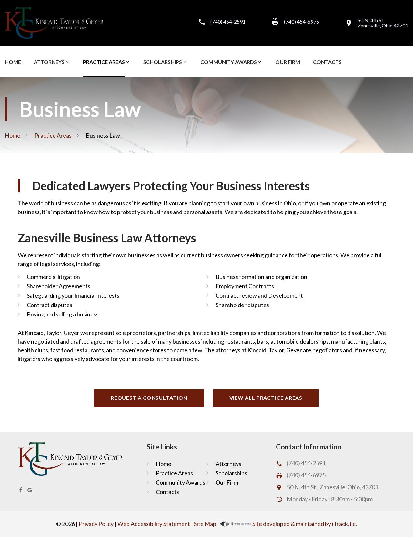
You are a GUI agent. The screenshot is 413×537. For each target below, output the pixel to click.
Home (13, 62)
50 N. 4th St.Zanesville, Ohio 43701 (383, 23)
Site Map (205, 523)
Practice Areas (104, 62)
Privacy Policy (96, 523)
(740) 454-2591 (228, 21)
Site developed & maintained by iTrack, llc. (304, 523)
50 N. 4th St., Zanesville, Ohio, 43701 (332, 487)
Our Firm (287, 62)
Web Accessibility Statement (153, 523)
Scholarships (162, 62)
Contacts (327, 62)
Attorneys (49, 62)
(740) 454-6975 (306, 475)
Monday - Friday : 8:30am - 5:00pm (330, 498)
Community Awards (228, 62)
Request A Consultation (149, 398)
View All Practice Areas (266, 398)
